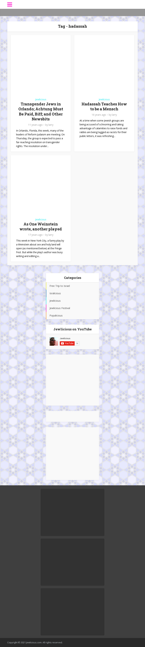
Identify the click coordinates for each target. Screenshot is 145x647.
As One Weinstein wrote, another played (40, 226)
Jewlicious (40, 99)
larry (50, 124)
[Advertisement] (72, 380)
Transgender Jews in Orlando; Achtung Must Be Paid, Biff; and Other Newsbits (40, 111)
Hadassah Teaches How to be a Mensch (104, 106)
